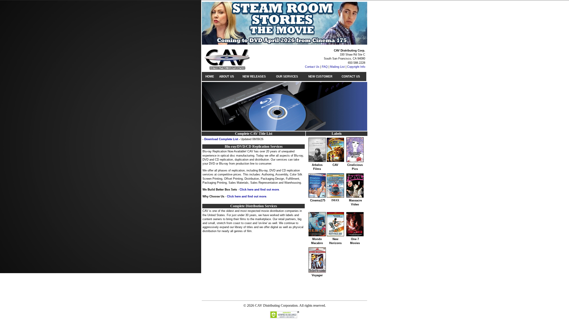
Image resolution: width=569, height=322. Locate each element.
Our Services (287, 76)
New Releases (254, 76)
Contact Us (312, 66)
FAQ (325, 66)
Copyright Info (356, 66)
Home (209, 76)
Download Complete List (221, 139)
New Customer (320, 76)
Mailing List (337, 66)
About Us (226, 76)
